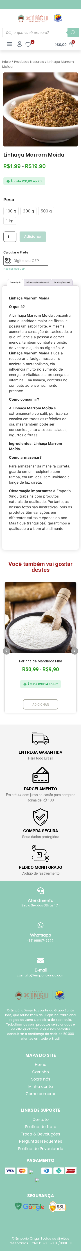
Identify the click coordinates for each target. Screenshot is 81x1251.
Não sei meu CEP (14, 268)
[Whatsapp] (40, 925)
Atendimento (40, 900)
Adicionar (33, 236)
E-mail (41, 970)
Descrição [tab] (15, 282)
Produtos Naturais (29, 61)
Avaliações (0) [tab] (62, 282)
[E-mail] (40, 960)
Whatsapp (40, 935)
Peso (8, 199)
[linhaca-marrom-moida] (40, 109)
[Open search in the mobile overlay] (40, 32)
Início (6, 61)
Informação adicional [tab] (37, 282)
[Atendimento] (40, 890)
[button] (6, 651)
